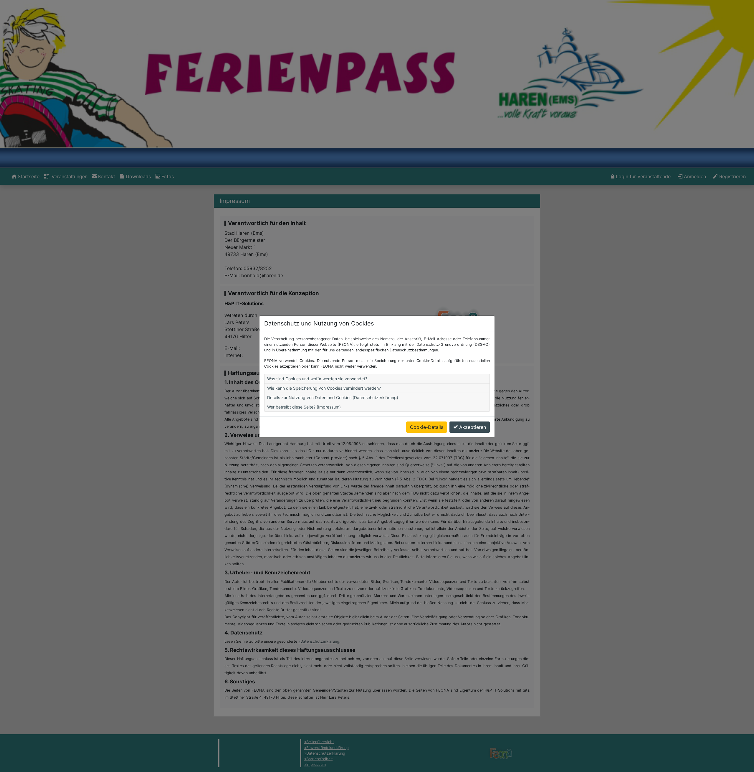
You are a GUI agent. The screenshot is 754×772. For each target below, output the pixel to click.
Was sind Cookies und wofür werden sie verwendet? (317, 378)
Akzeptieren (472, 427)
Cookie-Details (426, 427)
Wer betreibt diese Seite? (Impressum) (304, 406)
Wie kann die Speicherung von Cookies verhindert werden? (324, 388)
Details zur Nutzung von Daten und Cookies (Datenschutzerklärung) (332, 397)
